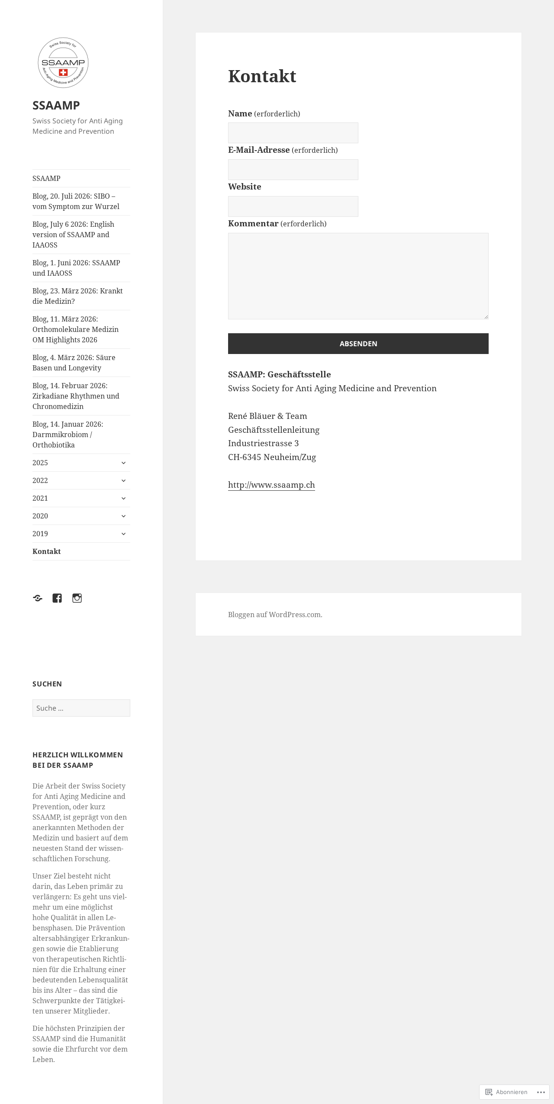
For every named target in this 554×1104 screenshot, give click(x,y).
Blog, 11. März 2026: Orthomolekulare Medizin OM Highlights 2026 (75, 329)
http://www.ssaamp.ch (271, 484)
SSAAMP (56, 105)
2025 (40, 462)
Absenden (358, 343)
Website (244, 186)
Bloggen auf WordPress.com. (275, 614)
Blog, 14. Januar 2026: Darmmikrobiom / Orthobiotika (67, 434)
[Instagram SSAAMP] (82, 603)
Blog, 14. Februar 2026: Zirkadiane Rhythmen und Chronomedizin (75, 396)
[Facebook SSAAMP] (62, 603)
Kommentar (277, 223)
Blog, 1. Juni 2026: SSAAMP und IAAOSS (76, 268)
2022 (40, 480)
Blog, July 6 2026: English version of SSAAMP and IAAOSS (73, 234)
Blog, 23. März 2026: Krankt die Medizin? (77, 296)
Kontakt (46, 551)
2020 (40, 516)
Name (264, 113)
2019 (40, 533)
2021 (40, 498)
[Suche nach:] (81, 708)
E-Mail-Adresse (283, 149)
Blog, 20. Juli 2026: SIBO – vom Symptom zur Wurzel (75, 201)
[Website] (42, 603)
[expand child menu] (123, 463)
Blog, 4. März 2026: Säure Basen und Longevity (74, 363)
